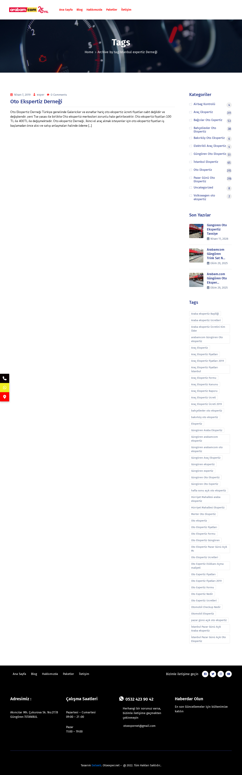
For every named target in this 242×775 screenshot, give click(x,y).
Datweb (96, 765)
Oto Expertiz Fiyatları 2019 (206, 580)
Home (89, 52)
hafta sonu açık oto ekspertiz (208, 490)
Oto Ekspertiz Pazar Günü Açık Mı (209, 548)
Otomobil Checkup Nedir (206, 607)
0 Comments (59, 95)
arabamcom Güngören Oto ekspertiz (207, 339)
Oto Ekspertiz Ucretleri (204, 557)
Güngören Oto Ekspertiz (205, 477)
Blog (80, 10)
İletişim (126, 10)
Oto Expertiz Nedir (202, 594)
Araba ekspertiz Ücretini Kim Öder (208, 328)
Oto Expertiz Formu (202, 587)
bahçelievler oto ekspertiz (206, 410)
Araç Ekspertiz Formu (203, 377)
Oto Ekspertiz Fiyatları (204, 527)
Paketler (111, 10)
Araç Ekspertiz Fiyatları (204, 354)
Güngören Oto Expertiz (204, 484)
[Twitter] (213, 674)
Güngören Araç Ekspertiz (206, 457)
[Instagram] (221, 674)
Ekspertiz (196, 423)
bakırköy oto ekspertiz (204, 417)
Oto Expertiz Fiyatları (203, 574)
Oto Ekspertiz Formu (203, 533)
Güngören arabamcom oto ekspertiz (207, 449)
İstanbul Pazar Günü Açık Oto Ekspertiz (208, 639)
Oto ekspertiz (199, 520)
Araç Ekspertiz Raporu (204, 391)
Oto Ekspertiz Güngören (205, 540)
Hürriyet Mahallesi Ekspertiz (208, 507)
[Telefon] (4, 378)
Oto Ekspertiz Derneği (36, 101)
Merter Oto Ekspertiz (203, 514)
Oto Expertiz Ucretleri (204, 600)
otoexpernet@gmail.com (139, 726)
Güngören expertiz (202, 470)
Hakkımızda (94, 10)
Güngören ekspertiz (203, 464)
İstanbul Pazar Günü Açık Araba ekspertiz (206, 628)
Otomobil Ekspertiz (202, 613)
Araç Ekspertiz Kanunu (204, 384)
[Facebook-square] (205, 674)
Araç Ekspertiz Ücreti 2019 (206, 404)
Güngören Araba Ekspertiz (206, 430)
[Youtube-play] (228, 674)
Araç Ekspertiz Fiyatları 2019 (207, 360)
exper (41, 94)
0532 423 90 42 (139, 699)
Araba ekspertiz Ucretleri (206, 320)
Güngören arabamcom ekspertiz (204, 438)
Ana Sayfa (66, 10)
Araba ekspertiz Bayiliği (205, 313)
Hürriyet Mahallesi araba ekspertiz (205, 499)
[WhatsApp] (4, 387)
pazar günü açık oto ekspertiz (209, 620)
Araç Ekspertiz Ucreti (203, 397)
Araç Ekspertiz (199, 347)
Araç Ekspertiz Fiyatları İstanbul (204, 369)
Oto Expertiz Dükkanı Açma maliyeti (207, 565)
